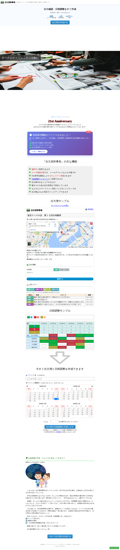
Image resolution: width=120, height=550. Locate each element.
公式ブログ (62, 544)
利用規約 (58, 432)
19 (44, 397)
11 (39, 395)
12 (44, 395)
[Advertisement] (60, 38)
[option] (60, 70)
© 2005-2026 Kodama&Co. (60, 546)
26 (44, 399)
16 (30, 397)
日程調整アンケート (40, 179)
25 (39, 399)
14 (53, 395)
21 (53, 397)
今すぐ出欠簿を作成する (60, 536)
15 (57, 395)
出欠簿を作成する (60, 22)
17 (35, 397)
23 (30, 399)
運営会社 (69, 544)
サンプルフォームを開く (60, 205)
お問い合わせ (76, 544)
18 (39, 397)
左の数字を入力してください (68, 421)
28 (53, 399)
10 (35, 395)
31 (35, 401)
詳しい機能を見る (39, 151)
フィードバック (114, 547)
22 (57, 397)
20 (48, 397)
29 (57, 399)
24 (35, 399)
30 (30, 401)
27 (48, 399)
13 (48, 395)
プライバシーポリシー (52, 544)
